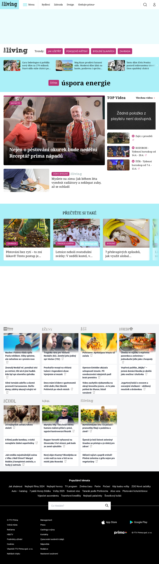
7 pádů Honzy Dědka (40, 491)
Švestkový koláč (112, 495)
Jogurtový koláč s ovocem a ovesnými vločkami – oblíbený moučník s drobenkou (136, 386)
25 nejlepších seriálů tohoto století (19, 426)
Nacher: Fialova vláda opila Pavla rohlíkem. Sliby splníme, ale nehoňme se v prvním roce (20, 355)
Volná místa (12, 525)
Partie (98, 486)
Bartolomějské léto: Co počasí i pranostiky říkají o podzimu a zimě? (97, 428)
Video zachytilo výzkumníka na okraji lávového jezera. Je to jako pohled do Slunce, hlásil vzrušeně (98, 388)
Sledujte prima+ (86, 4)
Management (46, 520)
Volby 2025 (58, 491)
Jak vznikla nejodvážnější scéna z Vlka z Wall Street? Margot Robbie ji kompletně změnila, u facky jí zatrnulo (21, 460)
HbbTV (10, 534)
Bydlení (46, 4)
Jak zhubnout (15, 486)
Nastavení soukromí (49, 554)
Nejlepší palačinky (92, 495)
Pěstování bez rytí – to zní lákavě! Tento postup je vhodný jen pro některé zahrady (24, 254)
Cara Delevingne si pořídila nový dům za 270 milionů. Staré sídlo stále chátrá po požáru (36, 67)
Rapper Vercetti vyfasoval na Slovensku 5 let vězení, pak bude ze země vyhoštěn (60, 443)
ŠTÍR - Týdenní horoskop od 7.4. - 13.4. (142, 165)
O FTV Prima (12, 520)
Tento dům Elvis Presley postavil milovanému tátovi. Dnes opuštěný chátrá (141, 65)
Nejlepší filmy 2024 (34, 486)
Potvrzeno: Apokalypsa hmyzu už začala (98, 354)
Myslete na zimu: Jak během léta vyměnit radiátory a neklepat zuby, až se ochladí (76, 183)
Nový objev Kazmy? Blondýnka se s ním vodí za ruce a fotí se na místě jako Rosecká (60, 458)
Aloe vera (115, 491)
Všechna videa (144, 97)
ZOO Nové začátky (141, 486)
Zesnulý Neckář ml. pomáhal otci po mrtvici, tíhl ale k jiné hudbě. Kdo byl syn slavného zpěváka (21, 371)
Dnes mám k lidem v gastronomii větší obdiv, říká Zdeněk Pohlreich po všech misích (60, 386)
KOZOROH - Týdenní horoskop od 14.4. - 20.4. (144, 151)
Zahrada (58, 4)
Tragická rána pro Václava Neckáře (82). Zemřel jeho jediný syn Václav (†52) (60, 355)
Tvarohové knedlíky (71, 495)
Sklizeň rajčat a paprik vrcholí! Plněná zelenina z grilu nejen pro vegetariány (98, 458)
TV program (71, 486)
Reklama (11, 529)
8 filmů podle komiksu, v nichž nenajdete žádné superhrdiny (20, 441)
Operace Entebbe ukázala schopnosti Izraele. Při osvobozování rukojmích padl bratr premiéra (96, 372)
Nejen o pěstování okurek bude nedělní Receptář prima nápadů (53, 152)
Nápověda (44, 544)
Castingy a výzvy (47, 529)
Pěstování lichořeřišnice (135, 491)
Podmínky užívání (14, 539)
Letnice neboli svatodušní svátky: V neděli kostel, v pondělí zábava (73, 254)
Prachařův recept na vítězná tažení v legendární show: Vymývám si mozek (57, 371)
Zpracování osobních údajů (52, 539)
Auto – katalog (19, 491)
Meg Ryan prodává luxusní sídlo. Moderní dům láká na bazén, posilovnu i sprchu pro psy (88, 67)
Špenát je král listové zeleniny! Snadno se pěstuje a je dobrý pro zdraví (98, 443)
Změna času (86, 486)
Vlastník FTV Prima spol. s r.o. (20, 549)
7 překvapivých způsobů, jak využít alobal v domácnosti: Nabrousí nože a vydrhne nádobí (123, 254)
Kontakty (44, 534)
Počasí (106, 486)
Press (42, 525)
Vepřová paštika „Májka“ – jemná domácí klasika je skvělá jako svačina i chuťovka (136, 371)
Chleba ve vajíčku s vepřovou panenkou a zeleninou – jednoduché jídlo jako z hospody (136, 355)
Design (70, 4)
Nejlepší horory (55, 486)
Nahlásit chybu (13, 554)
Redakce (44, 549)
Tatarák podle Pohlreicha (95, 491)
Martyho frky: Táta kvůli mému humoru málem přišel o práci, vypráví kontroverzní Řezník (59, 428)
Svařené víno (73, 491)
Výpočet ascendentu (48, 495)
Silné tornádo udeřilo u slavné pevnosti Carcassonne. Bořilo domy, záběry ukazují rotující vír (20, 386)
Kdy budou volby (120, 486)
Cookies (10, 544)
